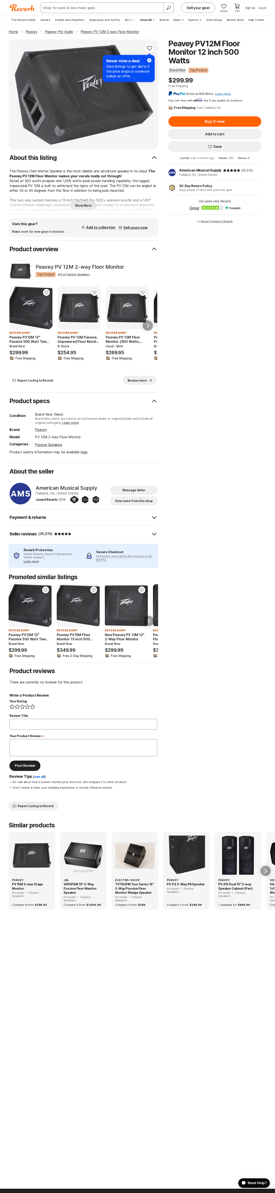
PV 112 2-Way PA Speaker (186, 884)
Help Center (256, 20)
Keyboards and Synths (105, 20)
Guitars (45, 20)
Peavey (41, 429)
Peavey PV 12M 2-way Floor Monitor (80, 267)
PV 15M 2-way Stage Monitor (27, 886)
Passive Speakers (48, 445)
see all (39, 777)
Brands (164, 20)
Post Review (25, 765)
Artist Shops (214, 20)
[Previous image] (15, 307)
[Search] (168, 8)
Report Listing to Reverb (217, 221)
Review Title (18, 715)
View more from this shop (134, 501)
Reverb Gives (235, 20)
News (177, 20)
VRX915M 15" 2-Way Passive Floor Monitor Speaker (80, 888)
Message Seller (133, 490)
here (84, 452)
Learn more (70, 422)
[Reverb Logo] (22, 7)
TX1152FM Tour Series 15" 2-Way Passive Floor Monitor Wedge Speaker (134, 888)
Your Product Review (25, 736)
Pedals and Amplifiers (69, 20)
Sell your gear (198, 8)
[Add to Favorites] (149, 48)
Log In (262, 7)
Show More (83, 205)
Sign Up (250, 7)
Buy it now (215, 121)
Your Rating (18, 701)
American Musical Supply (200, 170)
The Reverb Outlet (23, 20)
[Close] (149, 60)
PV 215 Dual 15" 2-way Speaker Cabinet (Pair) (235, 886)
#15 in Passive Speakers (74, 274)
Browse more (137, 380)
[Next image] (46, 307)
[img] (231, 170)
